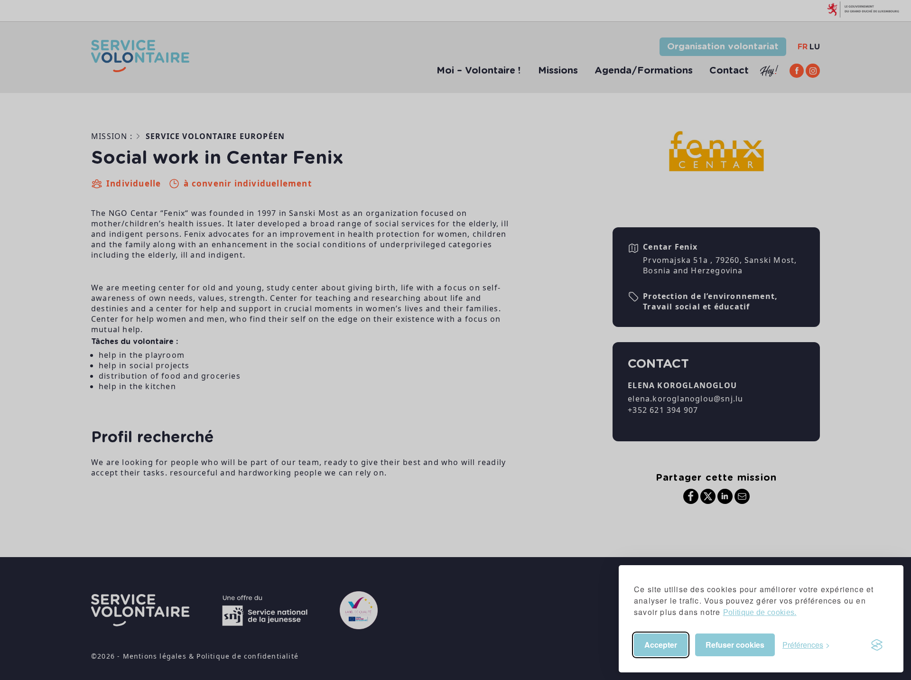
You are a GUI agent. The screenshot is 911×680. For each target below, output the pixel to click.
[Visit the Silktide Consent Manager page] (876, 644)
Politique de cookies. (760, 612)
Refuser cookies (735, 644)
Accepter (660, 644)
